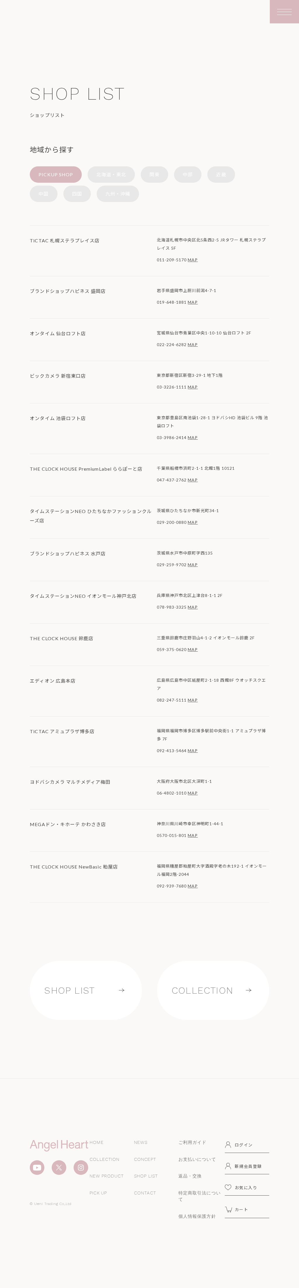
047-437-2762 (172, 479)
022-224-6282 (172, 344)
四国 (77, 193)
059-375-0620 (172, 649)
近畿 (221, 174)
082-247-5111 (172, 699)
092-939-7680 (172, 885)
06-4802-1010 (172, 792)
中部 (188, 174)
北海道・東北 (111, 174)
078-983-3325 (172, 607)
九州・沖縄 (117, 193)
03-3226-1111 (172, 386)
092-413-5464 (172, 750)
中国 (43, 193)
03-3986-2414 (172, 437)
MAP (193, 259)
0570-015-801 (172, 835)
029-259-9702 (172, 564)
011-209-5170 (172, 259)
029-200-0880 (172, 522)
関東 (154, 174)
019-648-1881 (172, 302)
